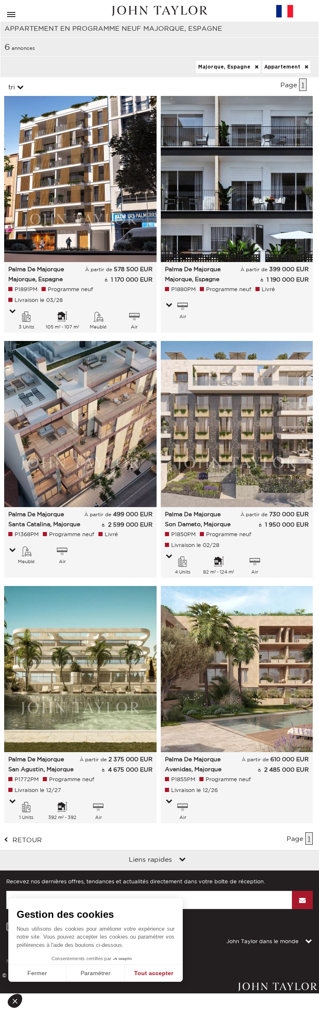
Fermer (37, 973)
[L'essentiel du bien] (12, 312)
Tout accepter (153, 973)
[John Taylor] (159, 11)
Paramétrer (95, 973)
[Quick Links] (182, 860)
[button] (17, 1001)
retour (27, 839)
